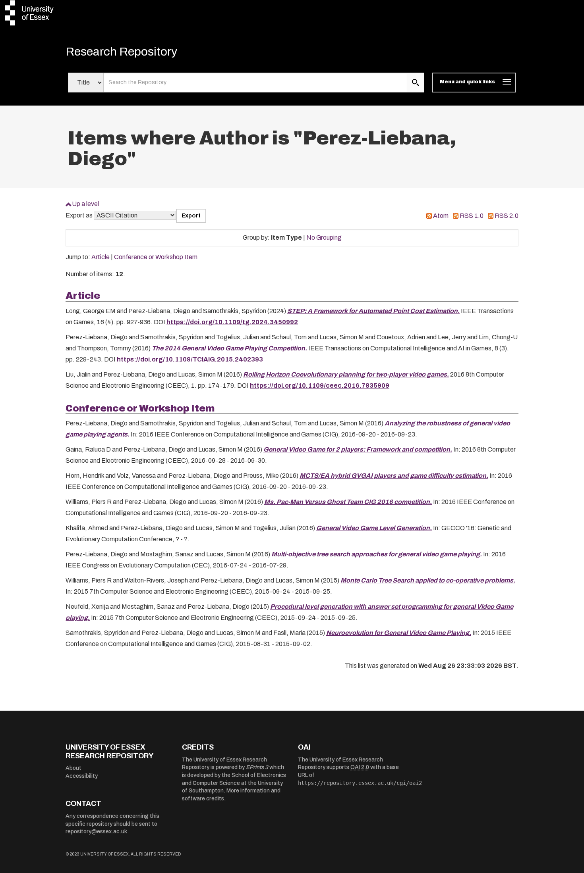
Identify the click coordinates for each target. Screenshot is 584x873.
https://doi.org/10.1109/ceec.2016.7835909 (319, 385)
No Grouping (324, 237)
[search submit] (415, 82)
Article (100, 257)
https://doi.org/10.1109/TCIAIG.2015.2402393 (190, 359)
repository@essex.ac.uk (96, 832)
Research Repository (121, 51)
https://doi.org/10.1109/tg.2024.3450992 (232, 322)
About (73, 768)
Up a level (85, 203)
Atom (441, 215)
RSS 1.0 (471, 215)
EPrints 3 (257, 767)
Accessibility (82, 776)
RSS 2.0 (506, 215)
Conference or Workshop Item (155, 257)
